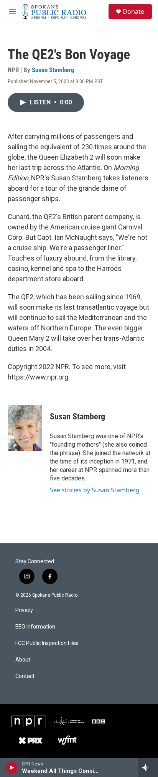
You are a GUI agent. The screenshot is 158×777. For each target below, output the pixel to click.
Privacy (24, 610)
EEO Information (35, 627)
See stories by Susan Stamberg (95, 490)
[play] (11, 767)
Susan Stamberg (53, 70)
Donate (133, 11)
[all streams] (148, 767)
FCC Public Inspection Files (47, 643)
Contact (25, 676)
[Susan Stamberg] (25, 428)
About (22, 660)
